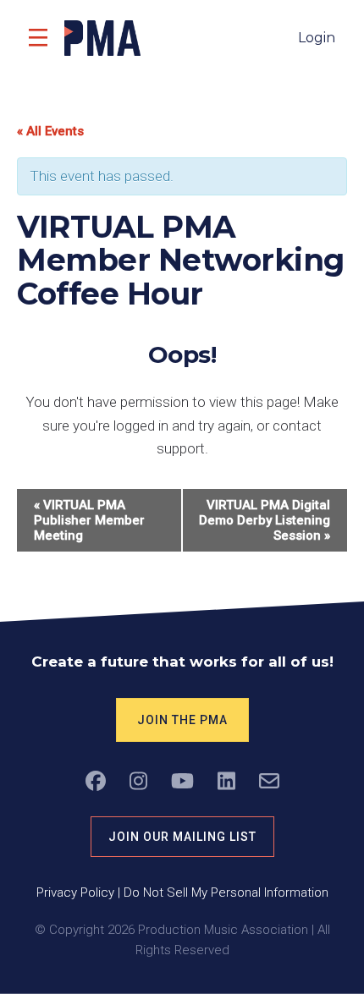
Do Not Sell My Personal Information (226, 892)
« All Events (50, 131)
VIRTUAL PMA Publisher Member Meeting (89, 520)
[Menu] (38, 38)
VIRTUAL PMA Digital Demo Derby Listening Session (264, 520)
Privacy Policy (75, 892)
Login (316, 38)
